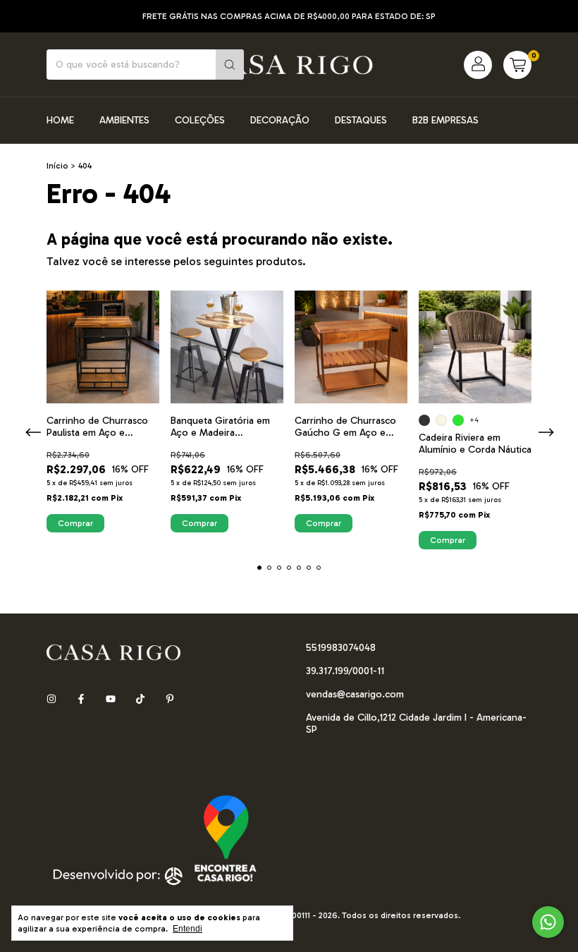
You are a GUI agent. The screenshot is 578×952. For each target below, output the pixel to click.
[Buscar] (230, 64)
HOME (60, 120)
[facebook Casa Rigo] (81, 700)
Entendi (187, 929)
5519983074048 (341, 648)
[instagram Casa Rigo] (51, 700)
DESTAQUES (361, 120)
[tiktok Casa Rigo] (140, 700)
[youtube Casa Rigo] (111, 700)
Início (57, 166)
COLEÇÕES (200, 120)
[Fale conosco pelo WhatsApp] (548, 922)
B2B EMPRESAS (445, 120)
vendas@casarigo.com (355, 694)
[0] (517, 65)
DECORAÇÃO (279, 120)
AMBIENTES (124, 120)
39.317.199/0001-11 (345, 671)
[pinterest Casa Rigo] (170, 700)
